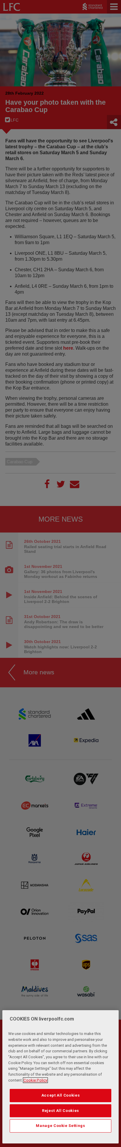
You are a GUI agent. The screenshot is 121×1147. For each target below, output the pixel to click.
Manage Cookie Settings (60, 1125)
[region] (60, 1076)
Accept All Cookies (60, 1095)
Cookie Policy (35, 1080)
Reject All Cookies (60, 1110)
